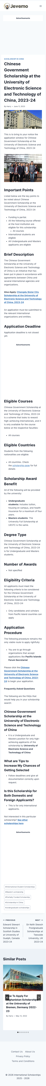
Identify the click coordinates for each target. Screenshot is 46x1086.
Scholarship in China (14, 59)
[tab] (18, 1032)
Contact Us (17, 1051)
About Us (30, 1051)
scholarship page (21, 465)
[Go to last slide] (7, 997)
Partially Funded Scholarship (17, 897)
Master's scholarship (14, 892)
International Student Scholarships (20, 887)
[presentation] (23, 978)
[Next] (39, 997)
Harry (9, 106)
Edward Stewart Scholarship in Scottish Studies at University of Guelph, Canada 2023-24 (11, 931)
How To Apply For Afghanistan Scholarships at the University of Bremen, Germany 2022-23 (22, 1003)
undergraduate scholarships (17, 908)
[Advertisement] (23, 37)
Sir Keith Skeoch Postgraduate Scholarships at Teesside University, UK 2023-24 (34, 931)
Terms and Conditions (23, 1061)
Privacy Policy (23, 1056)
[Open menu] (40, 6)
